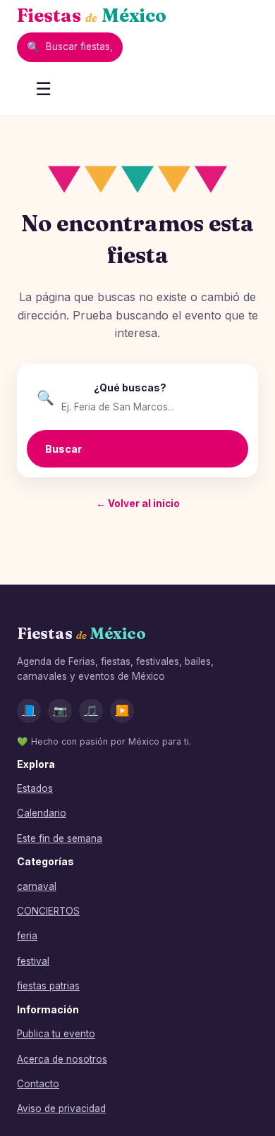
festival (33, 961)
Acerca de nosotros (62, 1059)
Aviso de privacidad (61, 1108)
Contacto (38, 1083)
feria (27, 935)
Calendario (41, 813)
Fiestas (91, 15)
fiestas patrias (48, 985)
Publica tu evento (56, 1033)
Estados (35, 788)
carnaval (36, 886)
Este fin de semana (59, 838)
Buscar (63, 449)
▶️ (122, 710)
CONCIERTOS (48, 911)
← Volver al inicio (138, 503)
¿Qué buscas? (130, 387)
